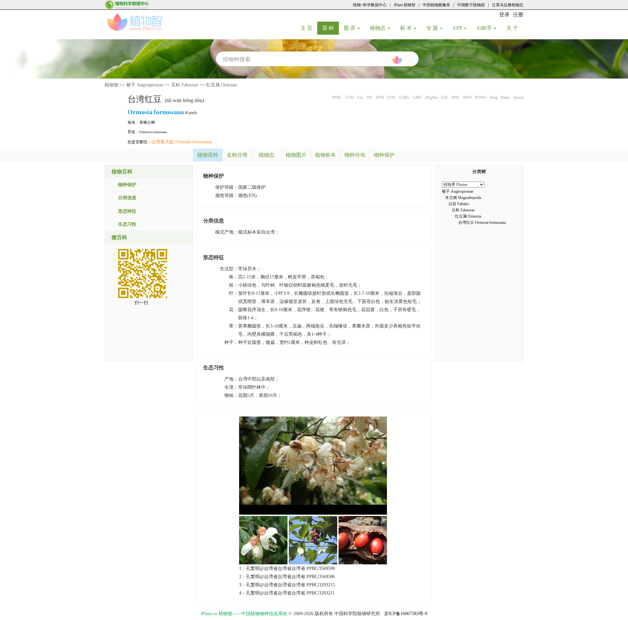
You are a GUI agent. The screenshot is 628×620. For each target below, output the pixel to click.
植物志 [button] (378, 28)
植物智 (111, 84)
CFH (391, 97)
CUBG (404, 97)
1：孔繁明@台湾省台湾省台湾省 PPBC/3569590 (287, 568)
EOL (444, 97)
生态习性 (127, 224)
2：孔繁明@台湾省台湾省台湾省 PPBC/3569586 (287, 576)
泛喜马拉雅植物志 (507, 5)
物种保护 (127, 184)
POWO (481, 97)
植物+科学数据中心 (370, 5)
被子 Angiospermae (144, 84)
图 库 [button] (350, 28)
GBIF (417, 97)
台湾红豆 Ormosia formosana (482, 222)
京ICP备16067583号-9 (405, 613)
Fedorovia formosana (153, 132)
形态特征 (127, 211)
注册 (518, 14)
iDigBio (431, 97)
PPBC (337, 97)
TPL (369, 97)
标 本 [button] (406, 28)
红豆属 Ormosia (221, 84)
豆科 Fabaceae (184, 84)
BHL (456, 97)
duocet (518, 97)
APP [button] (457, 28)
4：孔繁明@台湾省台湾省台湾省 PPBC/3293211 (287, 593)
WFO (467, 97)
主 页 (309, 28)
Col (360, 97)
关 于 (514, 28)
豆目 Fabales (458, 204)
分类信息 (127, 197)
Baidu (505, 97)
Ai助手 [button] (484, 28)
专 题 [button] (432, 28)
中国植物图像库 (436, 5)
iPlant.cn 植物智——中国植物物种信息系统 (244, 613)
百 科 (330, 28)
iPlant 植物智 (404, 5)
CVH (349, 97)
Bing (493, 97)
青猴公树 (147, 122)
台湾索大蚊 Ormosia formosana (181, 141)
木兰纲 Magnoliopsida (463, 197)
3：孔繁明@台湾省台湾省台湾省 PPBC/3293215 (287, 584)
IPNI (380, 97)
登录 (504, 14)
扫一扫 (141, 302)
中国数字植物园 (471, 5)
